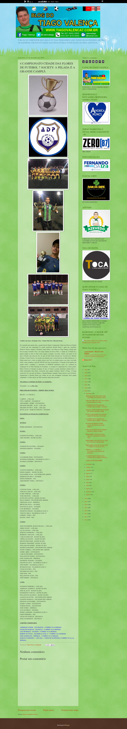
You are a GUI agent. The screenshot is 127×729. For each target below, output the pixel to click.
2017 (86, 501)
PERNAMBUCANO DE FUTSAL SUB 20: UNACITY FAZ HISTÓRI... (97, 441)
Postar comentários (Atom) (30, 714)
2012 (86, 517)
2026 (86, 370)
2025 (86, 373)
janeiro (88, 495)
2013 (86, 514)
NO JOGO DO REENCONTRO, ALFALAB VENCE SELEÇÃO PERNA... (95, 425)
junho (88, 479)
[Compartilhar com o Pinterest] (54, 645)
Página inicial (48, 710)
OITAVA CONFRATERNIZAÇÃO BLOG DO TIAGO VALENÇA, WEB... (97, 410)
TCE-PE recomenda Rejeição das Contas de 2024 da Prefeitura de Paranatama (95, 355)
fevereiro (89, 492)
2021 (86, 385)
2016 (86, 505)
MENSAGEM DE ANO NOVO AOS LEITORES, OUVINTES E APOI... (96, 397)
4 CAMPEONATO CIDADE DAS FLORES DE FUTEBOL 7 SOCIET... (97, 406)
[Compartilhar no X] (50, 645)
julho (87, 476)
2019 (86, 391)
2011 (86, 520)
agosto (88, 473)
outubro (88, 467)
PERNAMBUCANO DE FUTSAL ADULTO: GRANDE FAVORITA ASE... (96, 435)
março (88, 488)
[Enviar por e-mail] (46, 645)
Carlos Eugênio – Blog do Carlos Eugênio (93, 352)
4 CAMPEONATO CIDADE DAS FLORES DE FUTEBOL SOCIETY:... (97, 457)
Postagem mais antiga (69, 710)
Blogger (67, 725)
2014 (86, 511)
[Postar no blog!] (48, 645)
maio (87, 482)
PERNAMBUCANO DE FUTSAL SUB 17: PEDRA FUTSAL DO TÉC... (97, 446)
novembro (89, 464)
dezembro (89, 393)
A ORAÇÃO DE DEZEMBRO (94, 460)
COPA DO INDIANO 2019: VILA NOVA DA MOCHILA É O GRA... (97, 401)
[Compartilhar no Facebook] (52, 645)
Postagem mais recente (27, 710)
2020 (86, 388)
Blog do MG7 (88, 360)
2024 (86, 376)
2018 (86, 498)
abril (87, 485)
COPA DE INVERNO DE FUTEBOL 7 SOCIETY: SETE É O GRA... (96, 430)
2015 (86, 508)
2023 (86, 379)
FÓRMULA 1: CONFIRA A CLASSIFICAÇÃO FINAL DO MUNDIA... (95, 451)
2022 (86, 382)
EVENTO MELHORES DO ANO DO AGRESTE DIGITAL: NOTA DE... (96, 415)
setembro (89, 470)
